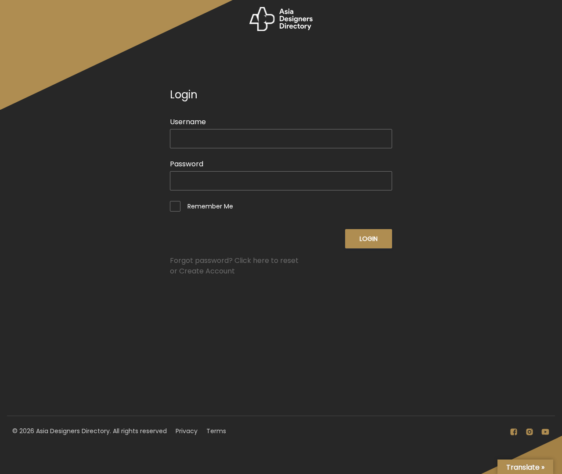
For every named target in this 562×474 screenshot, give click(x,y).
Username (188, 122)
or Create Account (202, 271)
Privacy (187, 431)
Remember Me (210, 206)
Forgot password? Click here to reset (234, 260)
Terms (216, 431)
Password (186, 164)
